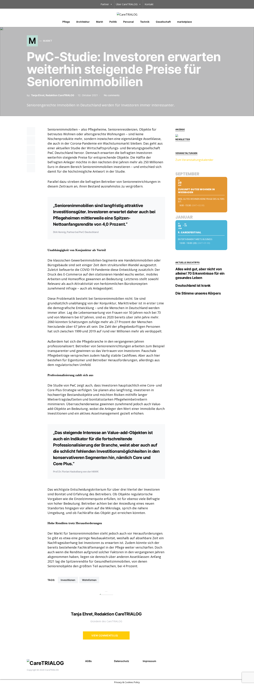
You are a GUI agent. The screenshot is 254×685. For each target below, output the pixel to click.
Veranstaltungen (186, 153)
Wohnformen (89, 579)
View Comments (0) (104, 635)
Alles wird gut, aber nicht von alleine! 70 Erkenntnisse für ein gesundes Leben (199, 273)
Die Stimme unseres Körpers (198, 293)
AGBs (88, 661)
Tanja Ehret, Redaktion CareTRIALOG (52, 95)
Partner (105, 4)
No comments (112, 95)
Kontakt (149, 4)
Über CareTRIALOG (127, 4)
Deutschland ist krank (193, 285)
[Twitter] (225, 660)
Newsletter (182, 139)
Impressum (149, 661)
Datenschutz (121, 661)
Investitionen (68, 579)
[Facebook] (219, 660)
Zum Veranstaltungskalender (194, 160)
